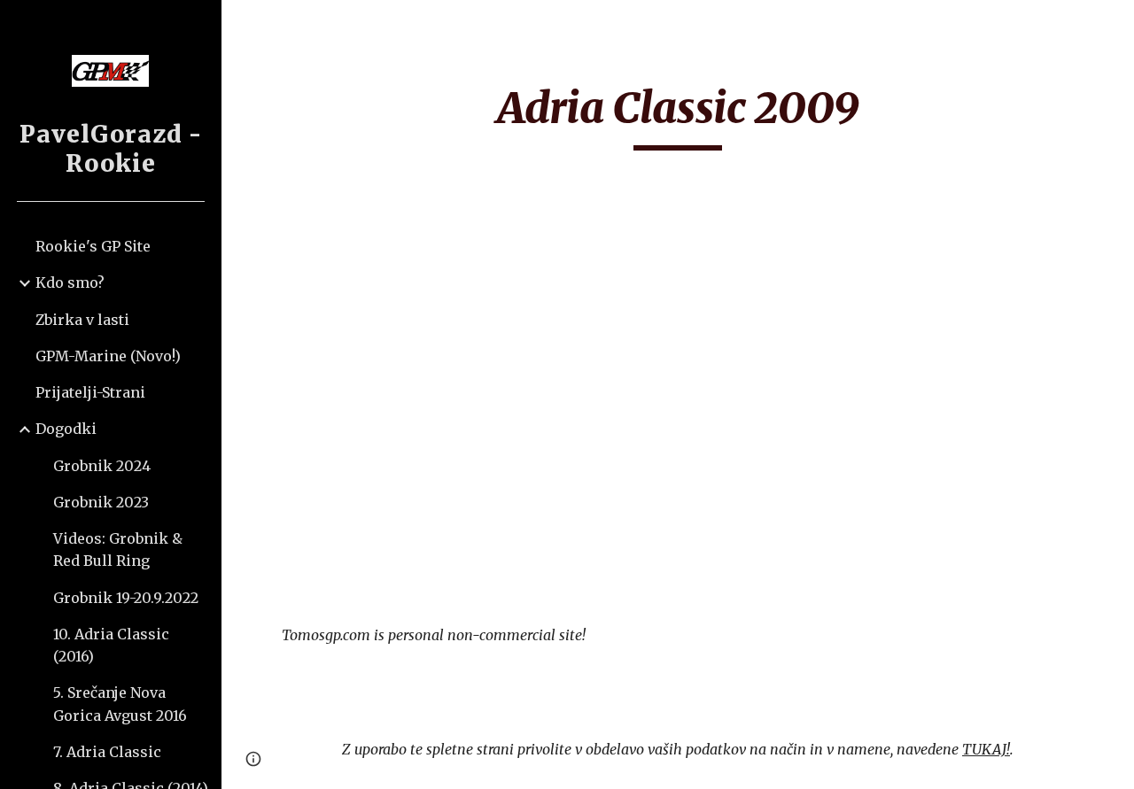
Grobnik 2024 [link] (102, 466)
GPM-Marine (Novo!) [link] (108, 356)
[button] (1112, 25)
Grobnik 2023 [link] (101, 502)
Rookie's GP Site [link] (93, 246)
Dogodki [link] (66, 428)
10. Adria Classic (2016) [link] (111, 645)
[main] (678, 116)
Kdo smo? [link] (70, 282)
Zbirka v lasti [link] (82, 320)
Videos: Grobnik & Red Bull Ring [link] (118, 549)
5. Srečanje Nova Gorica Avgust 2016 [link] (120, 703)
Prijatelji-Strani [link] (90, 392)
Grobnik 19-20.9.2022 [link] (125, 598)
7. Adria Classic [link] (107, 752)
